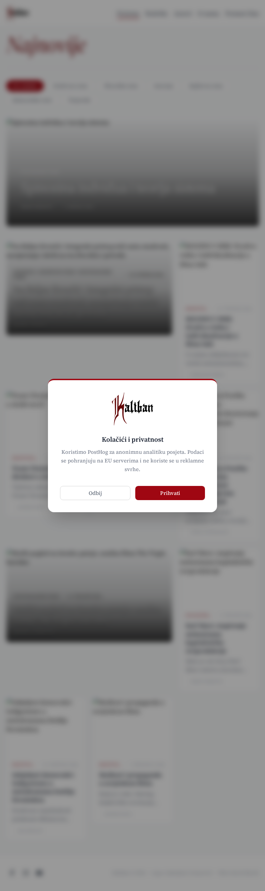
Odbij (95, 493)
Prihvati (170, 493)
